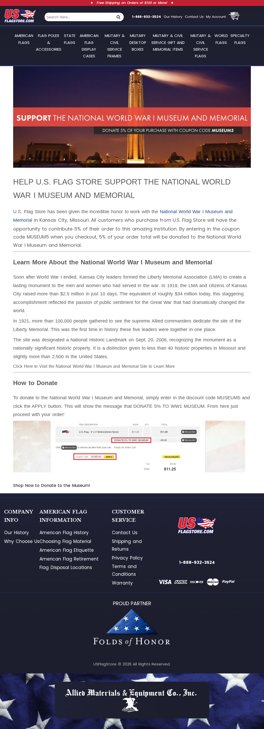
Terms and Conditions (124, 570)
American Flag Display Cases (89, 46)
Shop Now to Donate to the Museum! (51, 485)
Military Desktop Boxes (137, 42)
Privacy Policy (127, 558)
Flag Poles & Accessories (48, 42)
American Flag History (64, 533)
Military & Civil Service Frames (115, 46)
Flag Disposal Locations (65, 567)
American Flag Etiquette (66, 550)
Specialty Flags (240, 39)
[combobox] (79, 17)
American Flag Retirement (68, 559)
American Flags (23, 39)
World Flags (221, 39)
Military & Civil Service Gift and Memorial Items (168, 42)
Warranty (122, 583)
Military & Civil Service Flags (201, 46)
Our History (173, 16)
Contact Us (194, 16)
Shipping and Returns (127, 545)
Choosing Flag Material (65, 541)
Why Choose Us (21, 541)
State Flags (69, 39)
